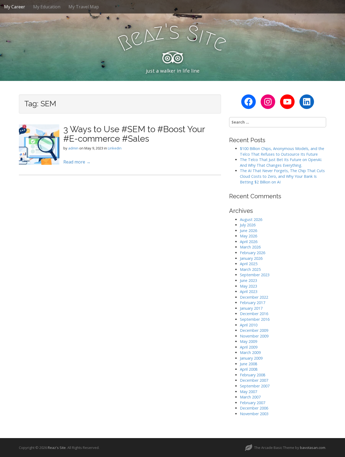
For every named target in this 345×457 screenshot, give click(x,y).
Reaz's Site (57, 447)
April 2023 (248, 291)
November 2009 (254, 336)
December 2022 (254, 297)
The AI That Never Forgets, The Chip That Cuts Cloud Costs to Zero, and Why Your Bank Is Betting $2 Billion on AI (282, 176)
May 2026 (248, 235)
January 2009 (251, 358)
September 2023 (255, 274)
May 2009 (248, 341)
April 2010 (248, 325)
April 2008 (248, 369)
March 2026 (250, 247)
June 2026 (248, 230)
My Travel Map (83, 7)
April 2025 (248, 263)
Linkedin (115, 148)
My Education (46, 7)
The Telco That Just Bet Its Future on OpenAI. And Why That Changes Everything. (281, 162)
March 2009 (250, 352)
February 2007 (252, 402)
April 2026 (248, 241)
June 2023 (248, 280)
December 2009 (254, 330)
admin (73, 148)
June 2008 (248, 363)
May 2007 (248, 391)
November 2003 (254, 413)
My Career (14, 7)
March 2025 (250, 269)
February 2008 (252, 374)
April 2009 (248, 347)
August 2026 (251, 219)
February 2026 (252, 252)
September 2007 (255, 385)
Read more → (77, 162)
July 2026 (248, 224)
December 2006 (254, 408)
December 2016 (254, 313)
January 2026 (251, 258)
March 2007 (250, 397)
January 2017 (251, 308)
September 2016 (255, 319)
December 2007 (254, 380)
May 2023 (248, 286)
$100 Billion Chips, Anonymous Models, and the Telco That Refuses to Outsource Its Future (282, 151)
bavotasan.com (312, 447)
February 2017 (252, 302)
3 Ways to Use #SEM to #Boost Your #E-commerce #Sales (134, 134)
